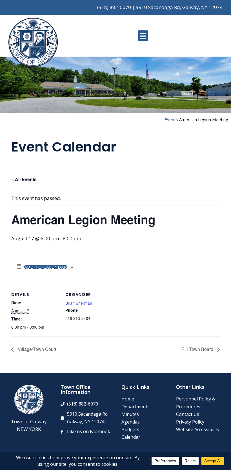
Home (127, 399)
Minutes (130, 414)
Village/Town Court (36, 349)
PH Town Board (197, 349)
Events (171, 119)
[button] (143, 35)
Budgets (130, 429)
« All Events (24, 179)
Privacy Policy (190, 422)
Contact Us (187, 414)
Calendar (130, 437)
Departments (135, 407)
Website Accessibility (197, 429)
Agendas (130, 422)
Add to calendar (45, 267)
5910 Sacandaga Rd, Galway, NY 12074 (179, 7)
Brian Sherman (78, 303)
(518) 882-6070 (114, 7)
